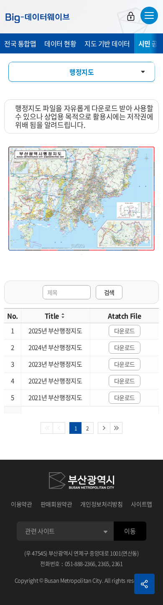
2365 (103, 563)
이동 (129, 531)
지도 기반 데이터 (107, 43)
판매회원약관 (56, 504)
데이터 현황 (60, 43)
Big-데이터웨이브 (37, 18)
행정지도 (81, 72)
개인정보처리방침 (101, 504)
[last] (116, 428)
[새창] (81, 481)
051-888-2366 (80, 563)
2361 (117, 563)
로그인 (130, 16)
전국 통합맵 (20, 43)
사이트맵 (141, 504)
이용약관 (21, 504)
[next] (104, 428)
